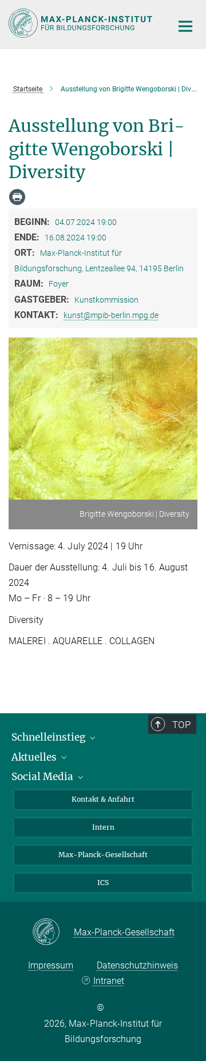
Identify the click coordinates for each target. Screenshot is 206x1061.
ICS (103, 882)
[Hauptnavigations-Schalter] (185, 26)
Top (181, 724)
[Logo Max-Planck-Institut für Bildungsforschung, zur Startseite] (81, 23)
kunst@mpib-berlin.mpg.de (111, 315)
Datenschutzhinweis (137, 965)
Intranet (108, 980)
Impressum (50, 965)
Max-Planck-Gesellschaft (103, 854)
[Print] (17, 197)
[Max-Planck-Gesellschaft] (53, 932)
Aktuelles (35, 757)
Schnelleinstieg (49, 737)
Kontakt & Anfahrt (103, 799)
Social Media (43, 776)
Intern (103, 827)
